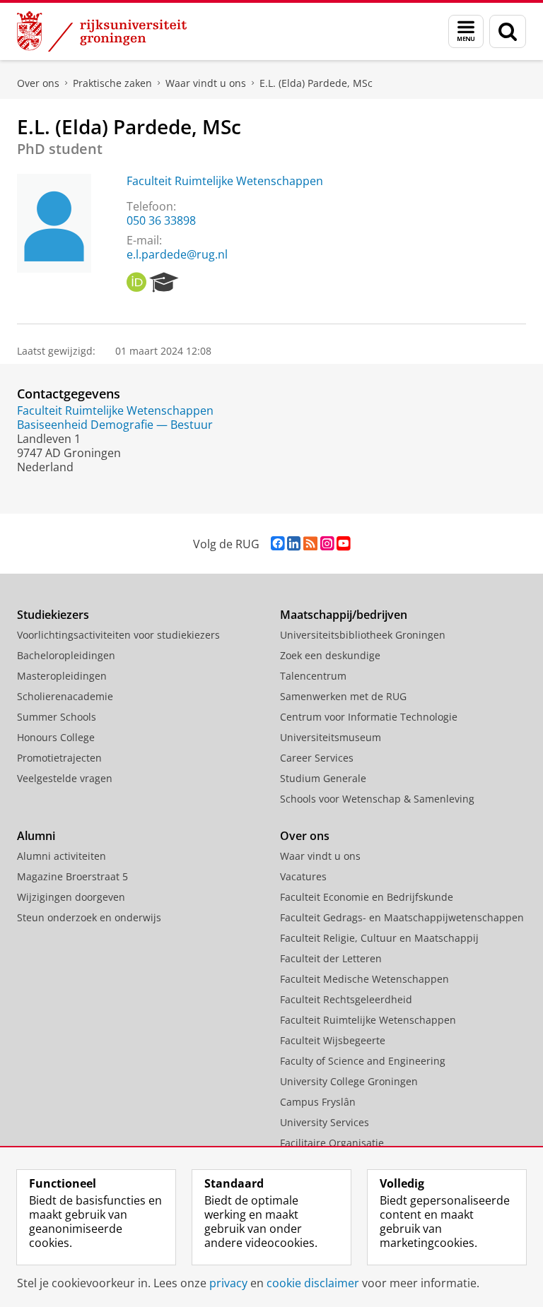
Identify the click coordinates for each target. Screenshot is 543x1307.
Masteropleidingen (62, 675)
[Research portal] (164, 282)
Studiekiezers (53, 615)
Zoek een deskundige (330, 655)
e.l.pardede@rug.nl (177, 254)
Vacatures (303, 876)
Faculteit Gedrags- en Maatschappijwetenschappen (402, 917)
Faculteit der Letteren (331, 958)
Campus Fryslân (318, 1101)
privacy (228, 1283)
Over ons (38, 83)
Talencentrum (313, 675)
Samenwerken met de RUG (343, 696)
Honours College (56, 737)
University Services (324, 1122)
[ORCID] (136, 282)
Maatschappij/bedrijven (343, 615)
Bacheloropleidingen (66, 655)
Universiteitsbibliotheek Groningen (362, 634)
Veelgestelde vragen (64, 778)
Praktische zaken (112, 83)
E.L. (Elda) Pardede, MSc (316, 83)
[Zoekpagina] (507, 31)
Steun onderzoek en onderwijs (89, 917)
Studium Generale (323, 778)
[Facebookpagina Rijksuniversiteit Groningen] (277, 543)
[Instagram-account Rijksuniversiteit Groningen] (327, 543)
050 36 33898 (161, 220)
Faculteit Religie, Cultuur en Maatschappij (379, 938)
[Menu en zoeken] (465, 31)
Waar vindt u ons (205, 83)
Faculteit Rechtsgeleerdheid (346, 999)
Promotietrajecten (59, 757)
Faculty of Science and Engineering (362, 1061)
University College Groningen (349, 1081)
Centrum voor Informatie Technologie (368, 716)
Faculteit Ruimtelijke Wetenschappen (225, 181)
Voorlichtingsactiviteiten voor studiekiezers (118, 634)
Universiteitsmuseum (330, 737)
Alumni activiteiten (61, 856)
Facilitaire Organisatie (332, 1142)
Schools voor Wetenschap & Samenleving (377, 798)
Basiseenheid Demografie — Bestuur (115, 425)
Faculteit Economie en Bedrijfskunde (366, 897)
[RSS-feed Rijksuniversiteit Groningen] (310, 543)
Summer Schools (56, 716)
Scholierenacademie (65, 696)
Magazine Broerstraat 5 (72, 876)
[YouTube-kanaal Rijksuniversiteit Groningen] (343, 543)
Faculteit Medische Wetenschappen (364, 979)
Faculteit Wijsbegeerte (332, 1040)
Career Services (317, 757)
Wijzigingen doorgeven (71, 897)
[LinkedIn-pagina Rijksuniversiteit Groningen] (293, 543)
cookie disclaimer (313, 1283)
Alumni (36, 836)
